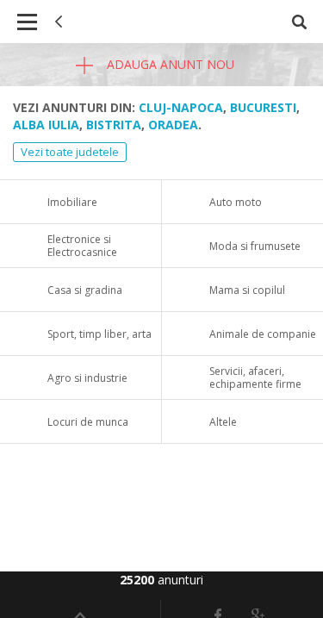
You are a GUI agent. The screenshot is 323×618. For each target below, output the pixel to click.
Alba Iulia (46, 124)
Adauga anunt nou (168, 64)
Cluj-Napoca (181, 107)
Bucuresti (263, 107)
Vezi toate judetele (70, 151)
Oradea (173, 124)
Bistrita (113, 124)
